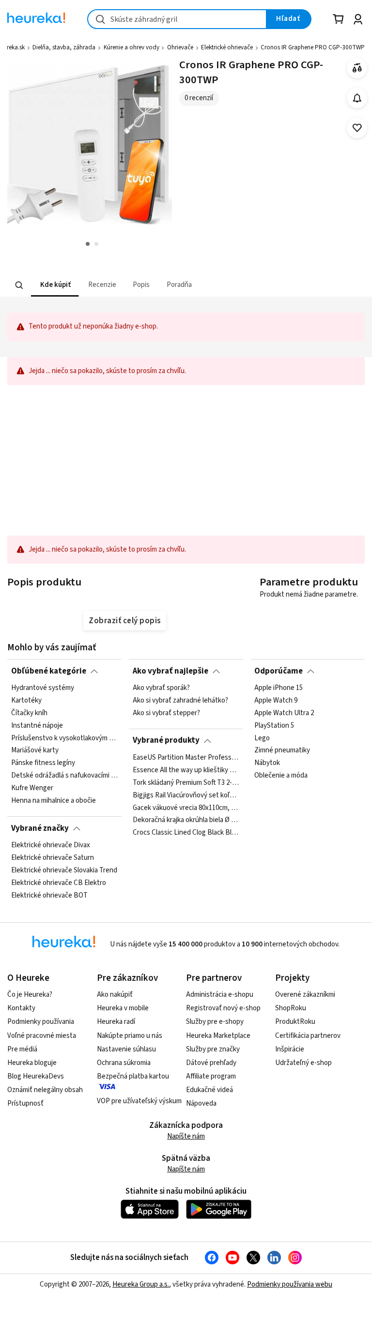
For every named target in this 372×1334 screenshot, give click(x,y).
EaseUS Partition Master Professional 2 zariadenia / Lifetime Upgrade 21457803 (186, 758)
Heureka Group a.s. (140, 1284)
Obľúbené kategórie (48, 671)
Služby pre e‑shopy (215, 1022)
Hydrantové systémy (42, 688)
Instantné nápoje (37, 726)
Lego (262, 738)
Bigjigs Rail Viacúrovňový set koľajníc (186, 795)
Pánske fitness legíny (43, 763)
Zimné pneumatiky (282, 750)
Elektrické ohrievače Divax (50, 845)
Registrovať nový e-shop (223, 1008)
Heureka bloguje (32, 1063)
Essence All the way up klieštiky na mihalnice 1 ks (186, 770)
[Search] (19, 285)
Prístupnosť (25, 1103)
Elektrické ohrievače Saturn (52, 858)
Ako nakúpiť (115, 994)
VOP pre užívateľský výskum (139, 1101)
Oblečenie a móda (281, 775)
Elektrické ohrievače (227, 47)
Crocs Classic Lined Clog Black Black (186, 833)
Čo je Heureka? (29, 994)
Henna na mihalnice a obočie (53, 801)
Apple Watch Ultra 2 (284, 713)
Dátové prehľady (211, 1063)
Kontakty (21, 1008)
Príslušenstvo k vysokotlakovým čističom (64, 738)
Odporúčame (278, 671)
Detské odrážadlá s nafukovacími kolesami (64, 775)
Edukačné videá (209, 1090)
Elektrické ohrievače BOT (49, 895)
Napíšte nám (186, 1136)
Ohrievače (180, 47)
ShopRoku (290, 1008)
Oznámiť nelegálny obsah (45, 1090)
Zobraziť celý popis (124, 621)
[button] (54, 285)
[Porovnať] (357, 68)
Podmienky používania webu (289, 1284)
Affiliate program (211, 1076)
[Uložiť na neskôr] (357, 128)
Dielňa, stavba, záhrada (63, 47)
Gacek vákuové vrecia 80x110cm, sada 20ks (186, 807)
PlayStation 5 (274, 726)
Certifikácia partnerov (308, 1036)
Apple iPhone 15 (278, 688)
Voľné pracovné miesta (41, 1036)
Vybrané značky (40, 828)
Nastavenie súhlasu (126, 1049)
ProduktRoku (295, 1022)
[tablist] (126, 285)
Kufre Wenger (32, 788)
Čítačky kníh (29, 713)
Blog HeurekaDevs (35, 1076)
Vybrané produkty (166, 740)
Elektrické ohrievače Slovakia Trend (64, 870)
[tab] (54, 285)
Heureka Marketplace (218, 1036)
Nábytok (267, 763)
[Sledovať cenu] (357, 98)
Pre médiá (22, 1049)
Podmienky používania (40, 1022)
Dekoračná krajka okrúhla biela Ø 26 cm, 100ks (186, 820)
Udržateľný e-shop (303, 1063)
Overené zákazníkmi (305, 994)
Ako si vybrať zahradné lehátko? (180, 700)
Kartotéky (26, 700)
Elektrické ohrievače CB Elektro (58, 882)
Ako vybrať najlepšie (170, 671)
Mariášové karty (35, 750)
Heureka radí (116, 1022)
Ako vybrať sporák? (161, 688)
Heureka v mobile (123, 1008)
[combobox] (177, 19)
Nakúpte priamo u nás (129, 1036)
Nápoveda (201, 1103)
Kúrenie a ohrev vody (131, 47)
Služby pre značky (213, 1049)
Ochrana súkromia (124, 1063)
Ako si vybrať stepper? (166, 713)
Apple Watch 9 (275, 700)
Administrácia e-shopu (219, 994)
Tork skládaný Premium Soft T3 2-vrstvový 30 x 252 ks (186, 782)
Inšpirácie (289, 1049)
